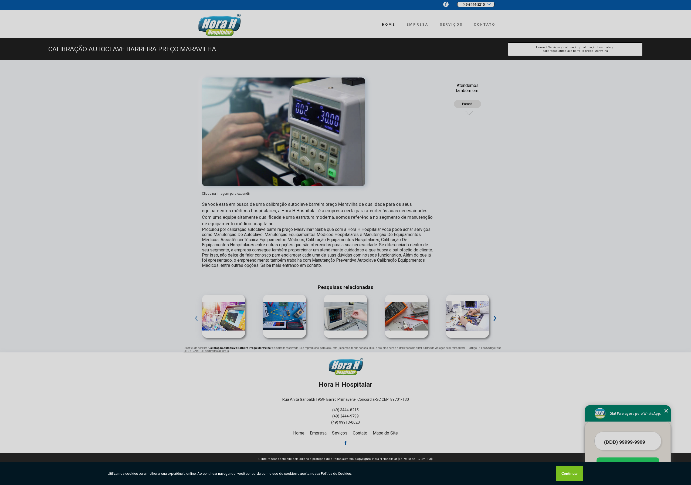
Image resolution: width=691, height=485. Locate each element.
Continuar (569, 473)
